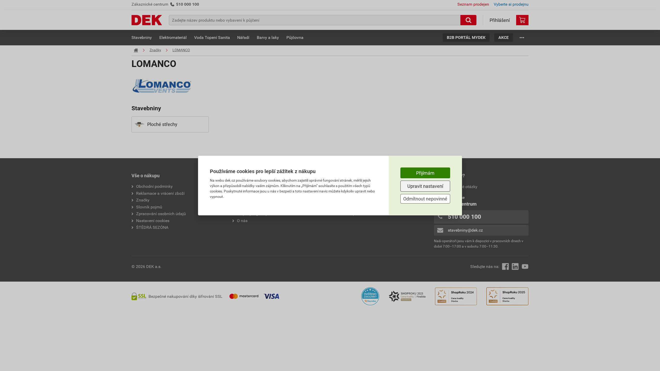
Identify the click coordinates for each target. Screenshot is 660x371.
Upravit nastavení (425, 186)
